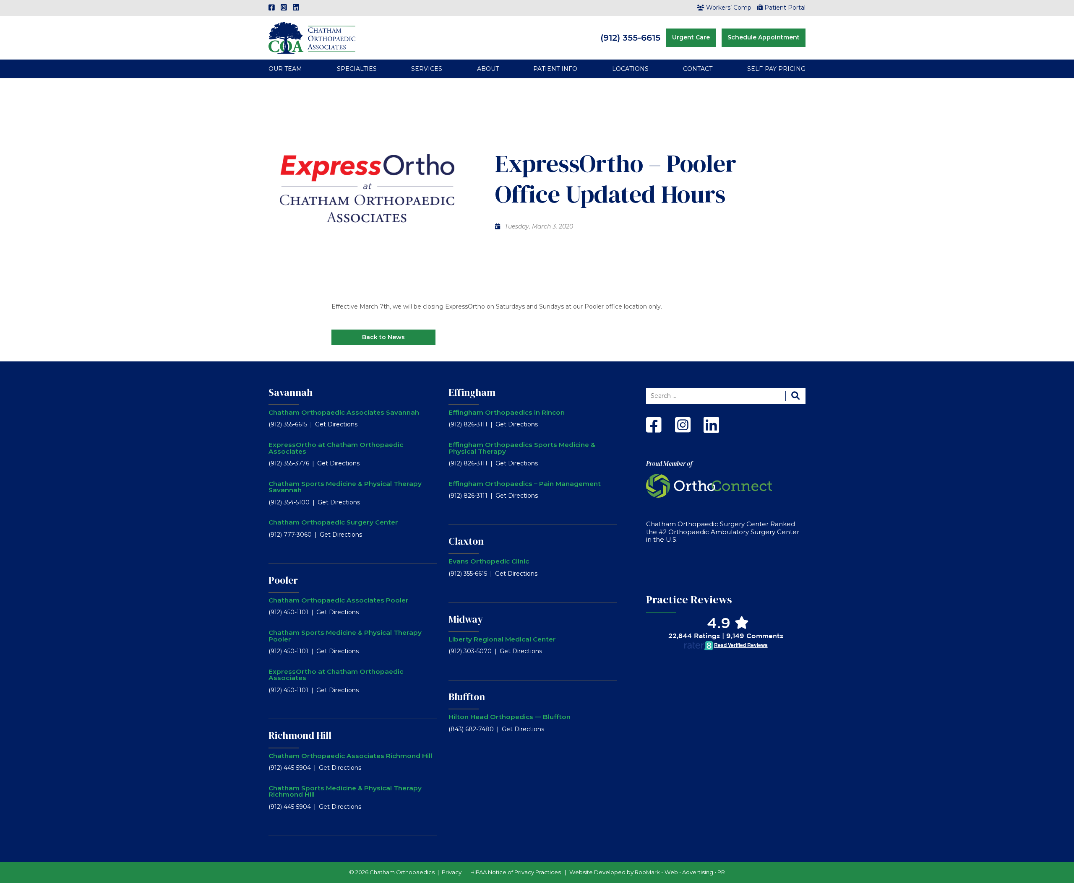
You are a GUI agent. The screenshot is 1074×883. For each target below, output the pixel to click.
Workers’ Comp (728, 7)
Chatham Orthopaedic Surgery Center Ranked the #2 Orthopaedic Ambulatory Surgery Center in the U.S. (722, 532)
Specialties (357, 69)
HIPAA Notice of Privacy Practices (515, 872)
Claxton (466, 541)
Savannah (290, 392)
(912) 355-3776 (288, 463)
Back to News (383, 337)
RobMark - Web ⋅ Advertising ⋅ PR (680, 872)
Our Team (285, 69)
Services (426, 69)
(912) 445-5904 (289, 767)
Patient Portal (785, 7)
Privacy (451, 872)
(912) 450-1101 (288, 612)
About (488, 69)
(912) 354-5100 (289, 502)
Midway (465, 619)
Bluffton (466, 697)
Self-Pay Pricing (776, 69)
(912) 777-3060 (290, 534)
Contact (697, 69)
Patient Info (555, 69)
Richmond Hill (299, 735)
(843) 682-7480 (471, 729)
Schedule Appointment (763, 37)
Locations (630, 69)
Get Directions (336, 424)
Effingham (471, 392)
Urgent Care (691, 37)
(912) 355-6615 (630, 37)
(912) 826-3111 (467, 424)
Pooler (283, 580)
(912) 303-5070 (470, 651)
